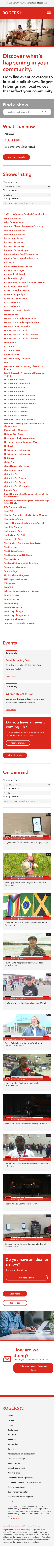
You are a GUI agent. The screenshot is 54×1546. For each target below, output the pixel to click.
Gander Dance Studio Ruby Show (20, 318)
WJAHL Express (11, 595)
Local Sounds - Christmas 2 (17, 411)
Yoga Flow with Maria (14, 619)
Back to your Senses (13, 238)
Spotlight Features (13, 527)
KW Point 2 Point (12, 354)
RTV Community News (15, 507)
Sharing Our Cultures (14, 519)
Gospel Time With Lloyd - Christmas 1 (22, 334)
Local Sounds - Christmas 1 (17, 407)
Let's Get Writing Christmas (17, 358)
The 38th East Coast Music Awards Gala (23, 543)
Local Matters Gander (14, 391)
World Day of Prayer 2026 (16, 615)
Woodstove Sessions (13, 607)
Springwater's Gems (13, 531)
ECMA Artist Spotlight (14, 294)
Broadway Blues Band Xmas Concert (21, 254)
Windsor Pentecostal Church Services (21, 591)
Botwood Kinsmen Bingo (16, 250)
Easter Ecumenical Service (16, 290)
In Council (9, 346)
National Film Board (13, 434)
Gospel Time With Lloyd (15, 330)
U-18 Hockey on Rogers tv (16, 575)
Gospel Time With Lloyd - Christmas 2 (22, 338)
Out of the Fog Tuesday (15, 482)
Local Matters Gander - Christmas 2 (20, 399)
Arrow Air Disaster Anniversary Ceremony (23, 226)
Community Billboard (14, 274)
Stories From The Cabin (15, 535)
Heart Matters (10, 342)
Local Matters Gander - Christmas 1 (20, 395)
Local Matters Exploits (14, 387)
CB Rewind (9, 262)
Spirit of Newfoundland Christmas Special (24, 523)
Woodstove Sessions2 (20, 146)
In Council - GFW (12, 350)
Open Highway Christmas (16, 466)
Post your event (18, 743)
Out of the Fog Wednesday (17, 486)
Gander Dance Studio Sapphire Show (21, 322)
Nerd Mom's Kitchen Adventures (19, 438)
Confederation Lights (14, 278)
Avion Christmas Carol (14, 230)
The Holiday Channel (14, 551)
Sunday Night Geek (13, 539)
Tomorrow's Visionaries (15, 567)
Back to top (15, 1303)
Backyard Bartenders (14, 246)
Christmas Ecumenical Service (18, 266)
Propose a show (26, 1278)
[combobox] (25, 112)
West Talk (8, 587)
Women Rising (11, 603)
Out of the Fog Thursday (16, 478)
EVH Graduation (12, 302)
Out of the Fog (11, 474)
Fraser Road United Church (17, 310)
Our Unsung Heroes (13, 470)
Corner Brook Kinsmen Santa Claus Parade (24, 282)
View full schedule (16, 157)
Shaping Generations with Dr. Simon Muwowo (26, 515)
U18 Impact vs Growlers (15, 579)
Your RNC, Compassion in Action (19, 623)
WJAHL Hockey (11, 599)
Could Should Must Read (16, 286)
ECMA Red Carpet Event (15, 298)
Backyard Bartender (13, 242)
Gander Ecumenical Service (17, 326)
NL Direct (8, 446)
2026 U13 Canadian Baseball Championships (25, 214)
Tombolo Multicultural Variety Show (21, 563)
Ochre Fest (9, 462)
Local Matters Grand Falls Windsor (20, 403)
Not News (9, 458)
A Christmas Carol (12, 218)
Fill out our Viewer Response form (33, 1368)
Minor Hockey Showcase (16, 430)
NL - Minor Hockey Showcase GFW (20, 442)
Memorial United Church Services (20, 419)
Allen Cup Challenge (14, 222)
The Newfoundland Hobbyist (18, 555)
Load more (15, 1294)
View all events (15, 755)
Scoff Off (8, 511)
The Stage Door (11, 559)
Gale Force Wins (11, 314)
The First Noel (10, 547)
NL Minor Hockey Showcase (17, 450)
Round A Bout (10, 490)
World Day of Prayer (13, 611)
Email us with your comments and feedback (27, 3)
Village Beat (10, 583)
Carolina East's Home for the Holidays (22, 258)
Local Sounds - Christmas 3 (17, 415)
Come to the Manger (14, 270)
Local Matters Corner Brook (17, 383)
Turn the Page (10, 571)
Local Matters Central (14, 379)
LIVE (6, 362)
